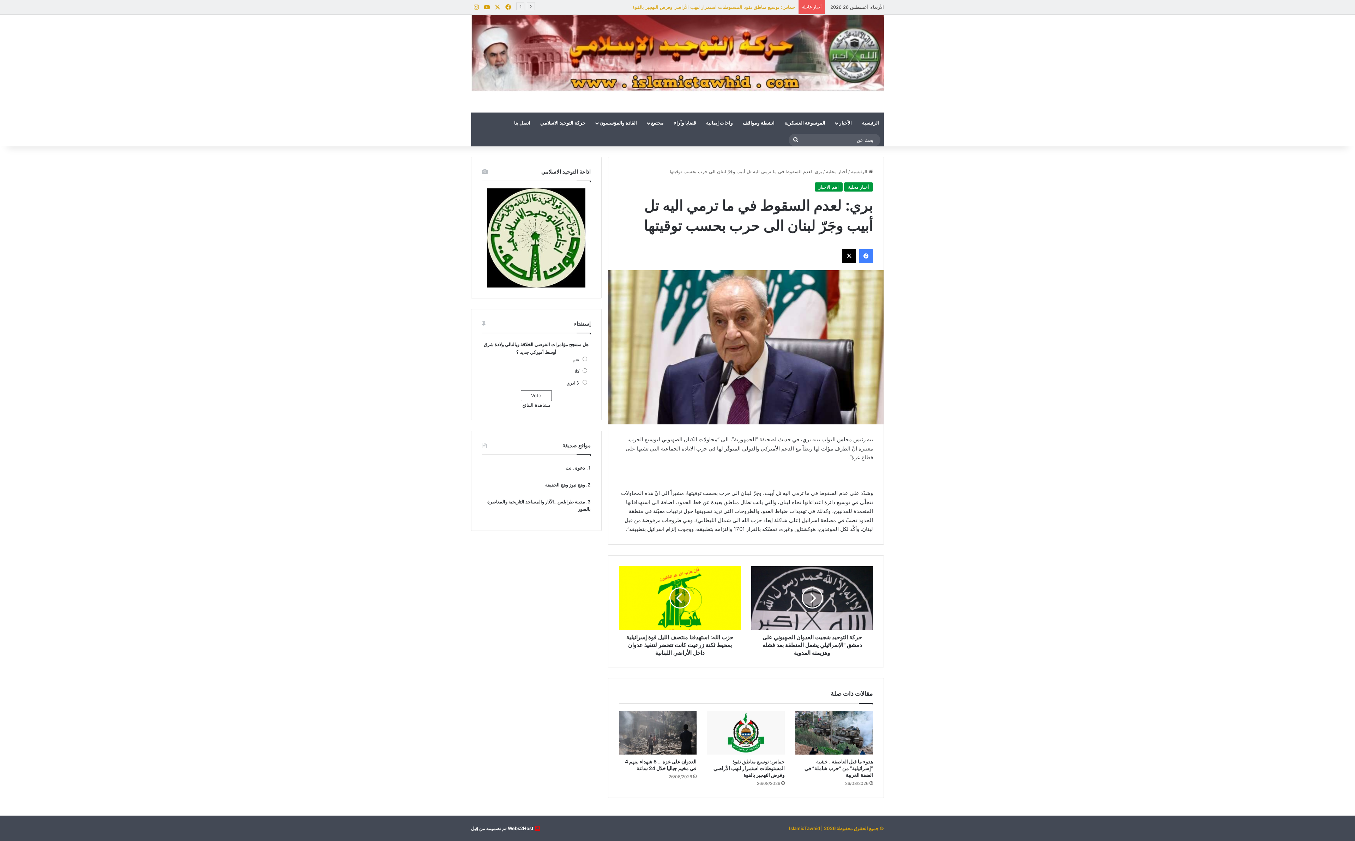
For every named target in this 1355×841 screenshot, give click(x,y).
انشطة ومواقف (759, 123)
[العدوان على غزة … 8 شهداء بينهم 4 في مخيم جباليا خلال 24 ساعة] (658, 733)
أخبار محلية (836, 171)
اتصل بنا (522, 123)
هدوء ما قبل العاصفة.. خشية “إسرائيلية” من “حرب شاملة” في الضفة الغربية (839, 768)
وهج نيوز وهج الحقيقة (565, 485)
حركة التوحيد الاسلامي (563, 123)
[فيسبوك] (866, 256)
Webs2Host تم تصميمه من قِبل (502, 828)
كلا (576, 371)
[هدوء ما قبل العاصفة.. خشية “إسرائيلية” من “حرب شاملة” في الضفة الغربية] (834, 733)
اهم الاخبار (829, 187)
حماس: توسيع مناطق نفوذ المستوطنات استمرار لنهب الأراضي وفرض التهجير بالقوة (749, 768)
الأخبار (845, 123)
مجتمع (657, 123)
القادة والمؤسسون (618, 123)
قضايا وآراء (685, 123)
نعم (576, 359)
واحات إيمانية (719, 123)
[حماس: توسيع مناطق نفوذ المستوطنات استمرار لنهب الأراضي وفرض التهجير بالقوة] (746, 733)
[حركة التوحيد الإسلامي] (677, 53)
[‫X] (849, 256)
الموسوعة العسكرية (804, 123)
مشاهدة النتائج (536, 405)
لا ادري (572, 383)
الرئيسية (870, 123)
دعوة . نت (575, 468)
